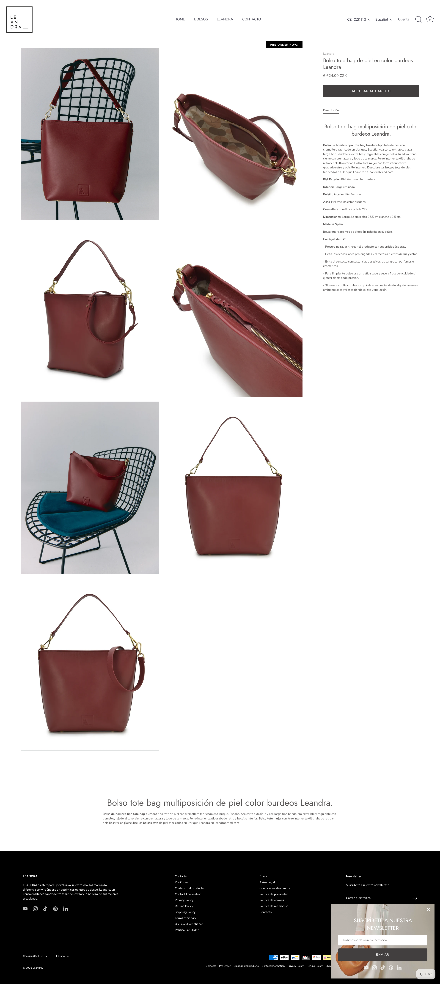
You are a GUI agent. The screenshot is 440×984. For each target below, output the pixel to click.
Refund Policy (184, 906)
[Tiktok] (382, 967)
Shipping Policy (185, 912)
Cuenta (403, 19)
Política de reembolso (273, 906)
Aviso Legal (267, 882)
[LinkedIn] (399, 967)
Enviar (382, 955)
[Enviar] (414, 898)
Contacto (181, 876)
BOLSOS (201, 19)
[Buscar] (418, 19)
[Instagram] (374, 967)
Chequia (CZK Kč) (33, 956)
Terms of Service (186, 918)
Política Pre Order (187, 930)
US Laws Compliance (189, 924)
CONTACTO (251, 19)
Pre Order (181, 882)
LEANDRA (225, 19)
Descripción (331, 110)
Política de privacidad (273, 894)
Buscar (264, 876)
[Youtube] (366, 967)
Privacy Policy (184, 900)
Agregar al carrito (371, 91)
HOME (179, 19)
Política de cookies (271, 900)
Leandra (328, 54)
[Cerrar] (429, 910)
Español (381, 19)
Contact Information (188, 894)
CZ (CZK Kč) (356, 19)
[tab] (333, 110)
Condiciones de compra (274, 888)
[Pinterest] (391, 967)
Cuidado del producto (189, 888)
